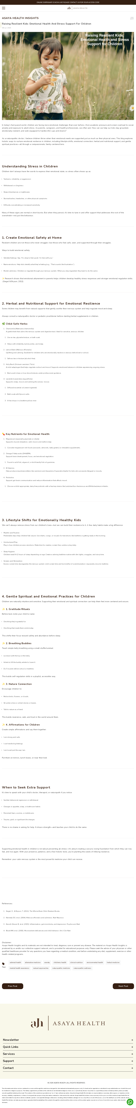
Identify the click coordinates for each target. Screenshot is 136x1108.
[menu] (3, 8)
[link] (68, 1023)
